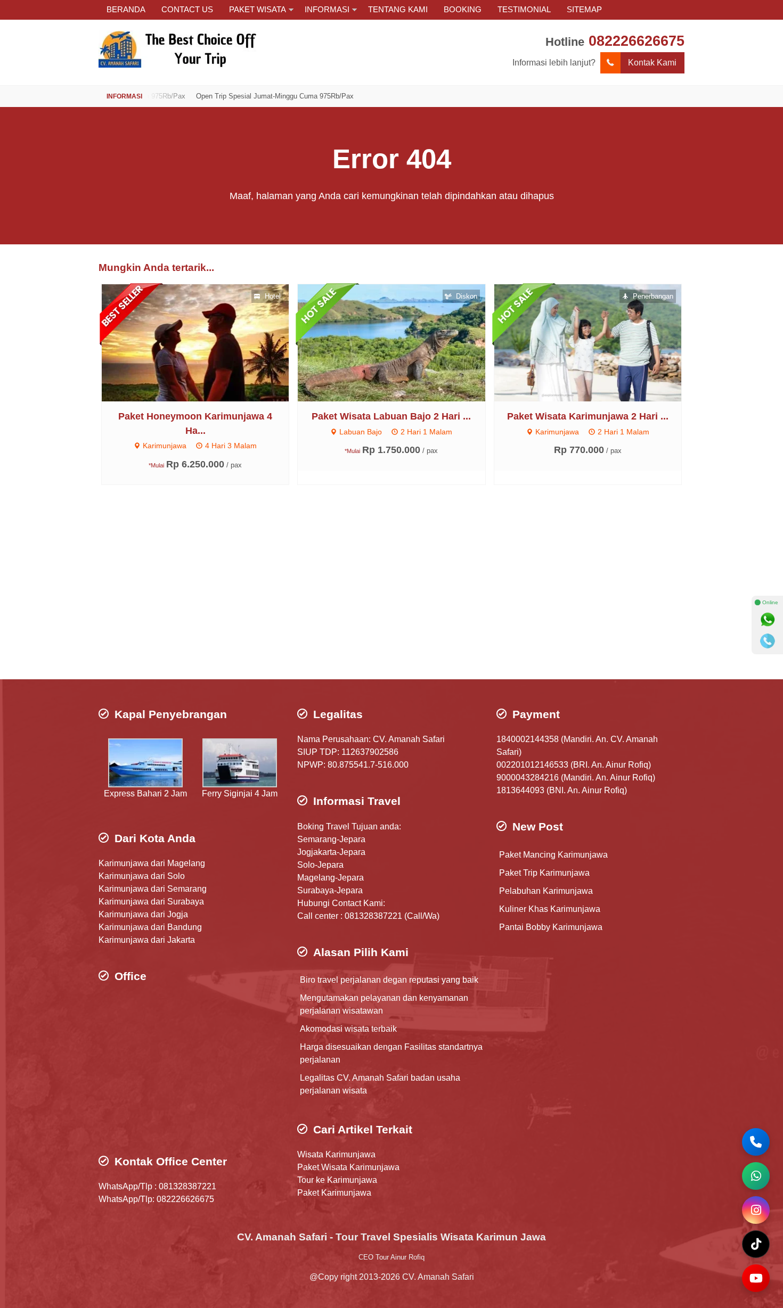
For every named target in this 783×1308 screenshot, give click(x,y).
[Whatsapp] (767, 620)
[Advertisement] (391, 594)
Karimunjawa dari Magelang (152, 863)
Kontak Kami (652, 62)
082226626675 (636, 40)
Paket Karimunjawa (334, 1192)
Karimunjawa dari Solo (142, 876)
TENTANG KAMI (398, 9)
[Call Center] (756, 1142)
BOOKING (463, 9)
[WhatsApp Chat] (756, 1176)
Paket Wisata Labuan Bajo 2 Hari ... (391, 416)
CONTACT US (187, 9)
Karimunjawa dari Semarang (153, 888)
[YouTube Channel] (756, 1278)
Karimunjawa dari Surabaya (151, 901)
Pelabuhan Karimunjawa (546, 890)
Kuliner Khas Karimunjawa (549, 909)
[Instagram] (756, 1210)
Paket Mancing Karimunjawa (553, 854)
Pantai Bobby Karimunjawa (550, 927)
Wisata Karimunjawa (336, 1154)
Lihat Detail (205, 342)
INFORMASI (327, 9)
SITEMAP (584, 9)
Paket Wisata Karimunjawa (348, 1167)
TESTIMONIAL (524, 9)
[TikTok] (756, 1244)
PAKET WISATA (257, 9)
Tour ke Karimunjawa (337, 1179)
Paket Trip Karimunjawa (544, 872)
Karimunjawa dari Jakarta (147, 939)
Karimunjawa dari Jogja (143, 914)
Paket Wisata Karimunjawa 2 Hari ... (587, 416)
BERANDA (126, 9)
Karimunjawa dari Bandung (150, 927)
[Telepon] (767, 641)
